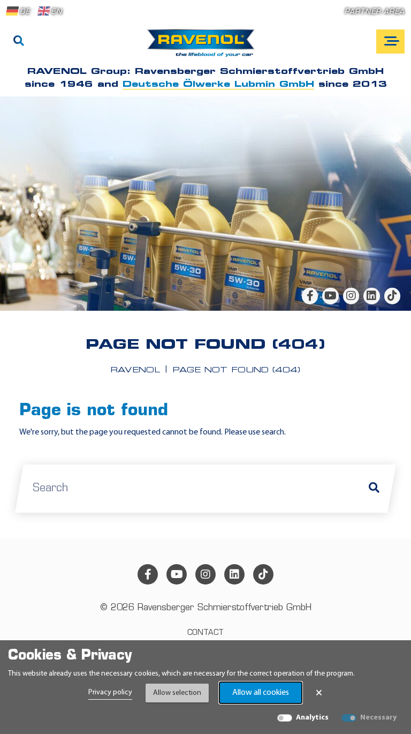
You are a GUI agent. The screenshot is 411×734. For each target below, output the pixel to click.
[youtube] (330, 296)
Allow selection (177, 693)
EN (56, 12)
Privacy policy (110, 692)
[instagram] (351, 296)
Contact (205, 633)
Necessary (378, 718)
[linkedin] (371, 296)
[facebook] (310, 296)
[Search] (18, 42)
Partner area (375, 12)
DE (25, 12)
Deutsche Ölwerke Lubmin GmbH (218, 84)
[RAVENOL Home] (203, 47)
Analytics (312, 718)
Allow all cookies (260, 692)
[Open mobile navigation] (390, 41)
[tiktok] (392, 296)
